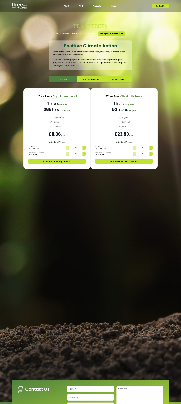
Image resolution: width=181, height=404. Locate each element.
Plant (66, 6)
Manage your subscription (111, 33)
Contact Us (160, 6)
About (114, 6)
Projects (97, 6)
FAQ (81, 6)
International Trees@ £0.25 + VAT (36, 154)
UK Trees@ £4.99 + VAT (34, 148)
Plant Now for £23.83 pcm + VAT (124, 161)
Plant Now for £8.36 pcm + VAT (57, 161)
